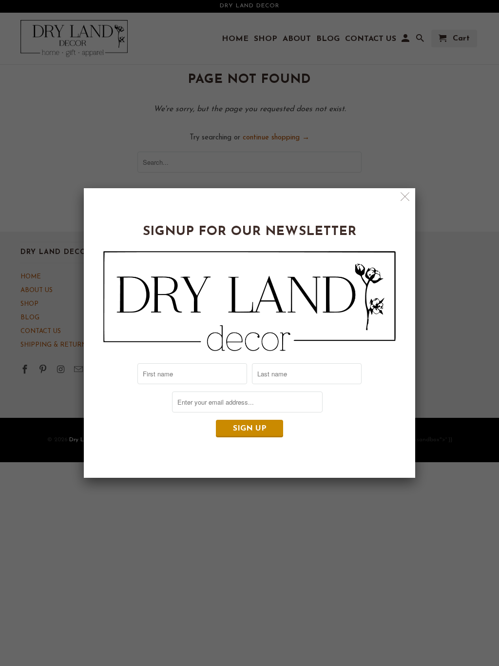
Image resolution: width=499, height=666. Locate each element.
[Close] (405, 198)
